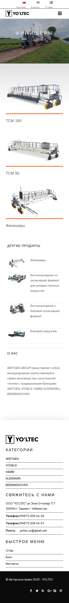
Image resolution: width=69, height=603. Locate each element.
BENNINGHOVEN (17, 485)
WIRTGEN (12, 459)
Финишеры (15, 225)
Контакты (12, 563)
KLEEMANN (13, 478)
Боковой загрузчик (43, 331)
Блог (9, 557)
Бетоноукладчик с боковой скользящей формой (45, 311)
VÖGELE (11, 465)
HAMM (10, 472)
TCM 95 (12, 173)
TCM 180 (13, 121)
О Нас (10, 550)
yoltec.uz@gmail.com (33, 530)
